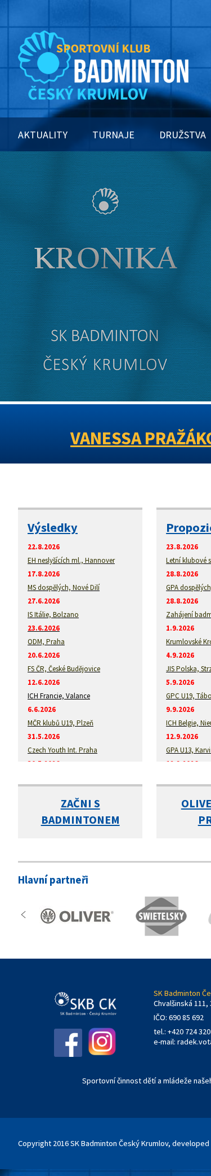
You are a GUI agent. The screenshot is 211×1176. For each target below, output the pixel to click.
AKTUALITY (43, 134)
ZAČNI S (80, 803)
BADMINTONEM (80, 819)
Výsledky (53, 527)
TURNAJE (113, 134)
